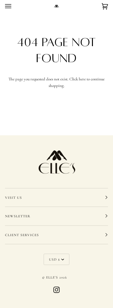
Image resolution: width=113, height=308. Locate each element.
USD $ (54, 259)
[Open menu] (14, 6)
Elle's (52, 277)
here (82, 79)
